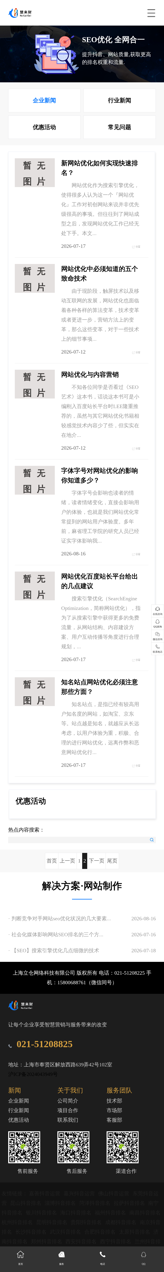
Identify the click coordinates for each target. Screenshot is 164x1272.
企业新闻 (44, 100)
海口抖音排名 (76, 1213)
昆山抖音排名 (26, 1203)
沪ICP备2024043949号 (33, 1074)
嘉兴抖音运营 (80, 1193)
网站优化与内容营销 (90, 374)
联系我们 (67, 1120)
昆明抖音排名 (52, 1222)
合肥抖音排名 (100, 1232)
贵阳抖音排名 (87, 1222)
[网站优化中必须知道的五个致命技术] (35, 278)
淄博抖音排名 (61, 1203)
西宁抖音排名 (116, 1241)
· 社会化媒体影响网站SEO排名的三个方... (55, 934)
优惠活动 (44, 127)
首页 (52, 861)
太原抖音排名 (135, 1232)
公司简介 (67, 1101)
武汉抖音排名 (66, 1232)
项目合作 (67, 1110)
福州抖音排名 (111, 1213)
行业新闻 (119, 100)
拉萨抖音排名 (130, 1203)
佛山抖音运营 (114, 1193)
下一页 (96, 861)
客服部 (114, 1120)
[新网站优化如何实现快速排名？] (35, 172)
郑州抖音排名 (47, 1241)
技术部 (114, 1101)
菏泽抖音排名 (95, 1203)
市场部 (114, 1110)
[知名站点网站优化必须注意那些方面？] (35, 691)
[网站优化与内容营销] (35, 384)
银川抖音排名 (42, 1213)
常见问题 (119, 127)
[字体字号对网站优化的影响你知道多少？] (35, 480)
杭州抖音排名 (18, 1222)
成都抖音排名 (121, 1222)
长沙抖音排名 (31, 1232)
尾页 (112, 861)
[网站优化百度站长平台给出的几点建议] (35, 586)
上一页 (67, 861)
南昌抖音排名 (145, 1213)
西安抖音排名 (81, 1241)
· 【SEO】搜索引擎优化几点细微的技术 (53, 950)
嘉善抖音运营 (45, 1193)
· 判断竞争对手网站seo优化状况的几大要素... (59, 918)
